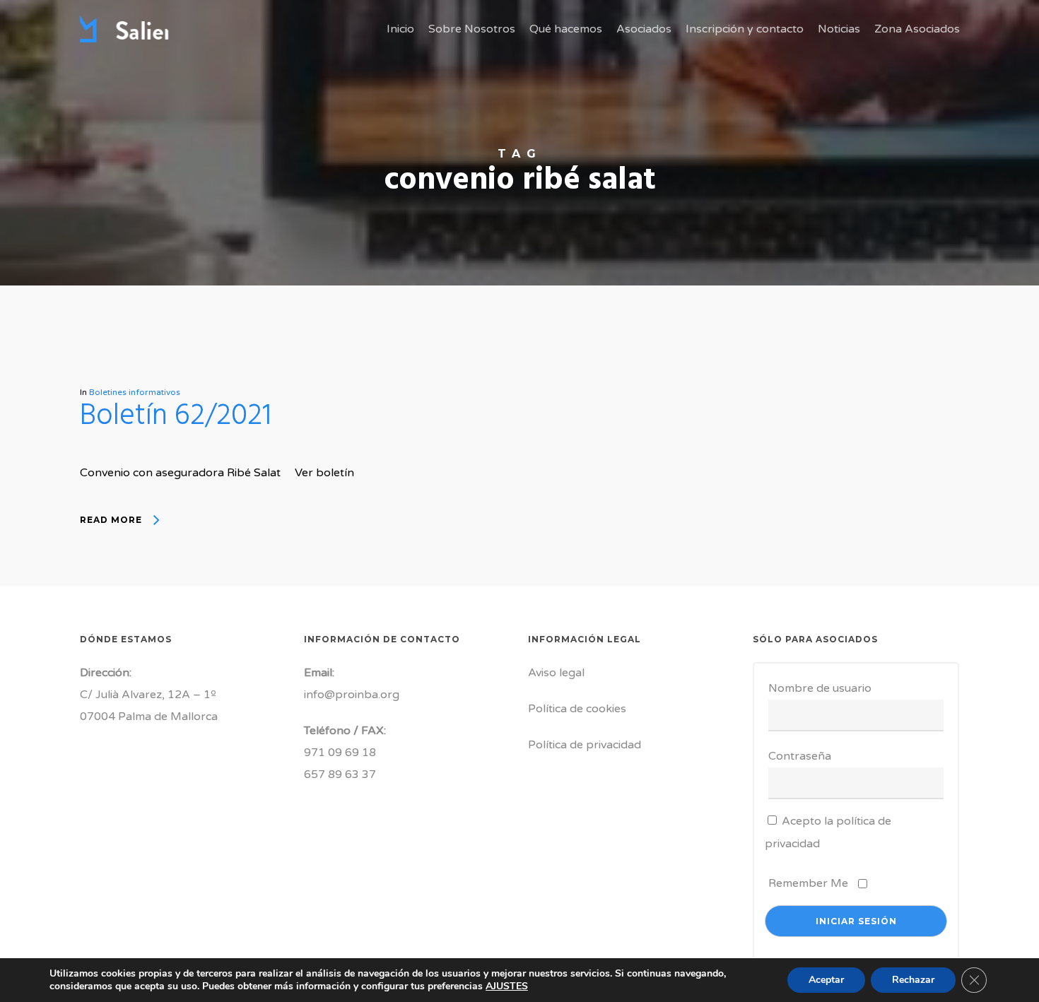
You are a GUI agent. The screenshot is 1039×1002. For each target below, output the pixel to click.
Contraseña (799, 756)
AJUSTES (507, 986)
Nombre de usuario (819, 688)
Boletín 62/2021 (175, 416)
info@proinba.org (351, 695)
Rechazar (913, 979)
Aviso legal (556, 673)
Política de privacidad (584, 745)
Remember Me (808, 883)
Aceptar (826, 979)
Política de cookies (577, 709)
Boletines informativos (134, 392)
